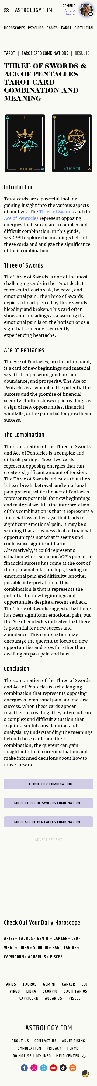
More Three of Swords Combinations (48, 803)
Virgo (9, 947)
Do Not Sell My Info (32, 1056)
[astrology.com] (33, 10)
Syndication (29, 1048)
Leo (74, 938)
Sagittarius (64, 947)
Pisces (56, 957)
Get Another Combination (48, 784)
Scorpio (40, 947)
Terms (73, 1048)
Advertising (73, 1040)
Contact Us (45, 1040)
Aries (9, 938)
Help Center (68, 1056)
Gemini (43, 938)
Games (52, 28)
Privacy (54, 1048)
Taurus (26, 938)
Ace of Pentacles (21, 218)
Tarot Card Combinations (45, 53)
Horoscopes (14, 28)
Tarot (66, 28)
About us (20, 1040)
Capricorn (14, 957)
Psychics (36, 28)
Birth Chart (86, 28)
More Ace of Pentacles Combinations (48, 822)
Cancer (61, 938)
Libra (24, 947)
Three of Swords (56, 211)
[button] (84, 1056)
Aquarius (37, 957)
